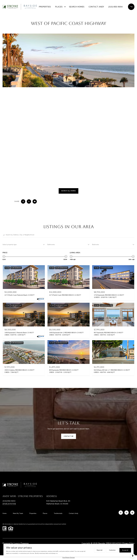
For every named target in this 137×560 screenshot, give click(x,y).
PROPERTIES (45, 6)
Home (5, 513)
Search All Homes (68, 191)
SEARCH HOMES (76, 6)
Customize (112, 550)
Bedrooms (95, 245)
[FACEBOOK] (121, 512)
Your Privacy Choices (68, 557)
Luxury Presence (21, 543)
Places (45, 513)
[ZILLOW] (132, 512)
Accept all (125, 550)
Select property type (10, 245)
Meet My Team (18, 513)
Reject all (99, 550)
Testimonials (58, 513)
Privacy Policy (128, 543)
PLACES (59, 6)
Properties (32, 513)
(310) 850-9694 (115, 6)
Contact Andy (73, 513)
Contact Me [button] (68, 436)
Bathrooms (51, 245)
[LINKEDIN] (126, 512)
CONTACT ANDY (96, 6)
